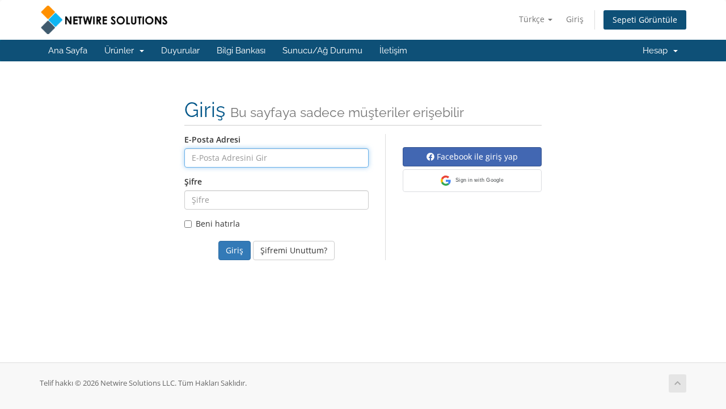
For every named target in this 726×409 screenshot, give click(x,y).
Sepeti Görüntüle (645, 19)
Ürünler (121, 50)
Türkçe (533, 19)
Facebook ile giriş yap (476, 156)
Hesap (657, 50)
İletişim (393, 50)
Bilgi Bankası (241, 50)
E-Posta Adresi (212, 139)
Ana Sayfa (67, 50)
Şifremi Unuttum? (293, 250)
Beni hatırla (218, 223)
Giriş (575, 19)
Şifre (193, 181)
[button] (472, 180)
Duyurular (180, 50)
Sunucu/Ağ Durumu (322, 50)
